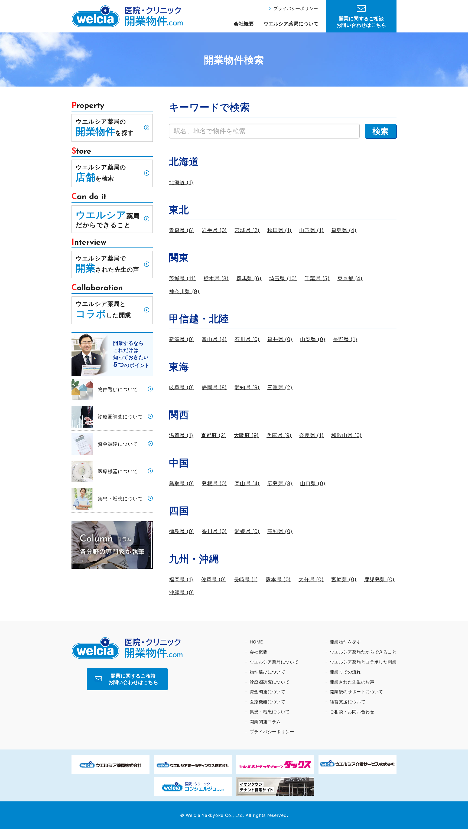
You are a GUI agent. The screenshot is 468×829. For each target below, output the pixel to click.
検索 (380, 131)
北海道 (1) (181, 182)
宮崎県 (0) (343, 579)
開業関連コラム (265, 721)
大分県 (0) (311, 579)
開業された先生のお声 (352, 682)
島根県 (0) (214, 483)
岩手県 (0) (214, 230)
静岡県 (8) (214, 387)
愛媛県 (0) (247, 531)
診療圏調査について (120, 417)
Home (256, 642)
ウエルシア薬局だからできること (363, 652)
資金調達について (118, 444)
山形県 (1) (311, 230)
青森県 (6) (181, 230)
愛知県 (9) (247, 387)
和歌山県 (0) (346, 435)
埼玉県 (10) (283, 278)
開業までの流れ (345, 672)
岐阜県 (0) (181, 387)
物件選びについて (118, 389)
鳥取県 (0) (181, 483)
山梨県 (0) (312, 339)
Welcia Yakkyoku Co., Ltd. (215, 815)
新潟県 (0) (181, 339)
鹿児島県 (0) (379, 579)
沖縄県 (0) (181, 592)
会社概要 (244, 24)
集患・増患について (120, 498)
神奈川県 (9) (184, 291)
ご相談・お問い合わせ (352, 711)
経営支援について (347, 701)
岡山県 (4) (247, 483)
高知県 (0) (279, 531)
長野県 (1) (345, 339)
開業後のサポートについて (356, 691)
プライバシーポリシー (296, 8)
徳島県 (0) (181, 531)
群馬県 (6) (249, 278)
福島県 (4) (343, 230)
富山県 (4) (214, 339)
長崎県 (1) (246, 579)
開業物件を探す (345, 642)
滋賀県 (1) (181, 435)
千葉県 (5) (317, 278)
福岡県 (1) (181, 579)
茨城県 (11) (182, 278)
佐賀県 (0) (213, 579)
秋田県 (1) (279, 230)
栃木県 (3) (216, 278)
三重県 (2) (279, 387)
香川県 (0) (214, 531)
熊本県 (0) (278, 579)
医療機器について (118, 471)
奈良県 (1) (311, 435)
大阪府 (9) (246, 435)
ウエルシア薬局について (291, 24)
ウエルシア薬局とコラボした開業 (363, 662)
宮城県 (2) (247, 230)
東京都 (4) (350, 278)
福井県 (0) (279, 339)
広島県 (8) (279, 483)
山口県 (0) (312, 483)
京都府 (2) (213, 435)
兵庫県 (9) (279, 435)
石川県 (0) (247, 339)
